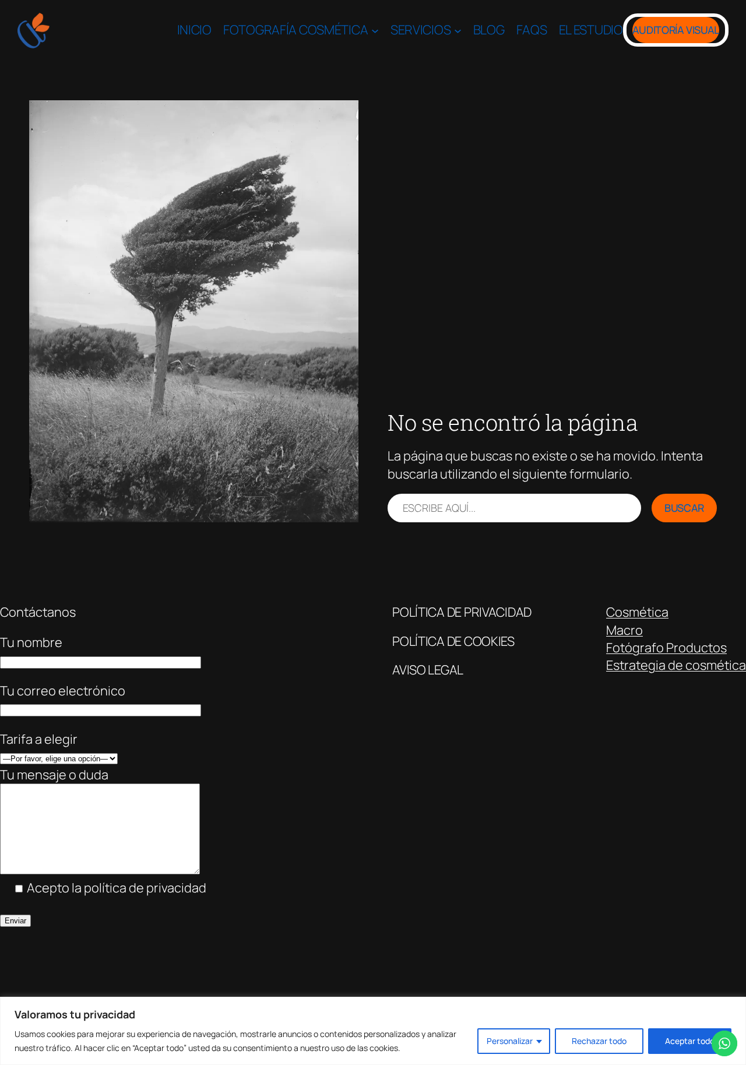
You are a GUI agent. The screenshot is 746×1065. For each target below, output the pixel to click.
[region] (373, 1031)
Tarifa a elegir (39, 739)
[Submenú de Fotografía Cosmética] (375, 30)
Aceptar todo (690, 1040)
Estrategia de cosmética (676, 665)
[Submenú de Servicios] (458, 30)
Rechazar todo (599, 1040)
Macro (624, 630)
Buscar (684, 508)
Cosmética (637, 612)
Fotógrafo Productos (666, 647)
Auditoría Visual (675, 30)
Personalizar (510, 1040)
